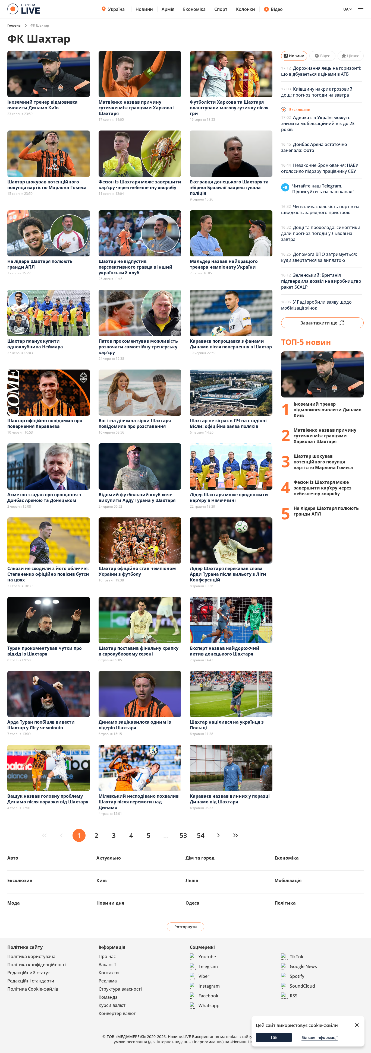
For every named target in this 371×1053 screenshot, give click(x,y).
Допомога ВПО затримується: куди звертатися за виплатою (319, 257)
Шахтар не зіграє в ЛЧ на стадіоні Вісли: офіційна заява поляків (228, 423)
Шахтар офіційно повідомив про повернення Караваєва (44, 423)
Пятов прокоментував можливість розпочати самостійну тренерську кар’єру (138, 346)
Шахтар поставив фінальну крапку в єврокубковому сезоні (138, 651)
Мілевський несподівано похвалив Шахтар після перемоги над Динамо (139, 801)
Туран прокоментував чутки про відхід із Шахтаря (44, 651)
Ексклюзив (19, 880)
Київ (101, 880)
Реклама (108, 981)
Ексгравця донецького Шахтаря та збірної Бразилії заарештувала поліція (229, 187)
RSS (293, 996)
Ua (345, 9)
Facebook (208, 996)
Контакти (109, 973)
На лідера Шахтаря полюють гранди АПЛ (40, 264)
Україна (116, 9)
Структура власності (120, 989)
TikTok (296, 957)
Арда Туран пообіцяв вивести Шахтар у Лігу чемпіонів (41, 725)
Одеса (192, 903)
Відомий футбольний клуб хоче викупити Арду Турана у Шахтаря (137, 497)
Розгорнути (185, 926)
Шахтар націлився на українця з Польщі (227, 725)
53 (183, 835)
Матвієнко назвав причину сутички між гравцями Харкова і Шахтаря (137, 107)
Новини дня (110, 903)
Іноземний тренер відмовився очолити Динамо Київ (42, 105)
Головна (14, 25)
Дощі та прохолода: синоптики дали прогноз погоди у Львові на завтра (320, 233)
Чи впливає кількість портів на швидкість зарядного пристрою (320, 209)
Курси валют (112, 1005)
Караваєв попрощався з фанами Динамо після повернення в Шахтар (231, 344)
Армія (168, 9)
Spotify (297, 976)
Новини (144, 9)
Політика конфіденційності (36, 965)
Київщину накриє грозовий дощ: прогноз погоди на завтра (317, 92)
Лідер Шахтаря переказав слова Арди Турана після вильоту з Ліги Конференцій (228, 574)
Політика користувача (31, 956)
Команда (108, 997)
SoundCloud (302, 986)
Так (274, 1037)
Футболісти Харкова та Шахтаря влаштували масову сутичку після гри (229, 107)
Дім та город (200, 858)
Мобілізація (288, 880)
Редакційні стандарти (30, 981)
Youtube (207, 957)
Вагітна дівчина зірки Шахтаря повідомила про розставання (135, 423)
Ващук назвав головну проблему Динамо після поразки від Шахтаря (47, 799)
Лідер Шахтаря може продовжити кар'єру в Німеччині (229, 497)
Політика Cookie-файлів (32, 989)
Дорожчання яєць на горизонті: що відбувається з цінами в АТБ (321, 71)
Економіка (194, 9)
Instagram (209, 986)
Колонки (245, 9)
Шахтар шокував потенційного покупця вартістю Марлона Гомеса (47, 184)
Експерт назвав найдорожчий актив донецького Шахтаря (224, 651)
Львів (192, 880)
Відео (277, 9)
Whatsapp (209, 1006)
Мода (13, 903)
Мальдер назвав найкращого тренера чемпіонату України (224, 264)
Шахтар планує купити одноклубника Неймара (35, 344)
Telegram (208, 966)
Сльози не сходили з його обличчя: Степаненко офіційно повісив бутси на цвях (48, 574)
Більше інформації (319, 1037)
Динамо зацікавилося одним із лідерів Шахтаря (135, 725)
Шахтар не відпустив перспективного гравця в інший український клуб (135, 267)
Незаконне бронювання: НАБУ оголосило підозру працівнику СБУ (319, 168)
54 (201, 835)
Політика (285, 903)
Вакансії (107, 965)
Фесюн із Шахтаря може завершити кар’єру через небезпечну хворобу (140, 184)
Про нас (107, 956)
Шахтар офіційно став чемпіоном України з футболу (137, 571)
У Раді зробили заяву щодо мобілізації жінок (316, 305)
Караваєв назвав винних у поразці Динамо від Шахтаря (230, 799)
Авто (12, 858)
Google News (303, 966)
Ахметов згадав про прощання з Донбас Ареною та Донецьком (44, 497)
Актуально (108, 858)
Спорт (220, 9)
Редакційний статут (28, 973)
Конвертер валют (117, 1013)
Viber (204, 976)
